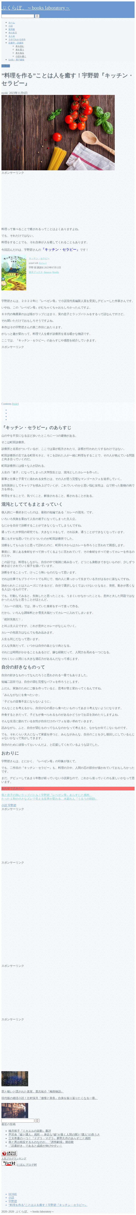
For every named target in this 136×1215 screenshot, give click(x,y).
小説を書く (21, 56)
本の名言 (12, 32)
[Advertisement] (68, 200)
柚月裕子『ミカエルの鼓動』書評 (29, 1130)
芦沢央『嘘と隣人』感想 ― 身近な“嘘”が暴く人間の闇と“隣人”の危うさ (54, 1134)
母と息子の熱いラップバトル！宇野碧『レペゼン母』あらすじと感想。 (46, 794)
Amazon (48, 272)
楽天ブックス (36, 272)
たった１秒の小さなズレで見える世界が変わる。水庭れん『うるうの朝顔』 (49, 798)
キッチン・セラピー (39, 258)
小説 (10, 26)
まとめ (11, 36)
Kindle (55, 272)
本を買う (20, 49)
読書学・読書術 (15, 43)
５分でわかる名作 (17, 39)
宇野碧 (5, 65)
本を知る (20, 53)
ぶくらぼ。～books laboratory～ (35, 7)
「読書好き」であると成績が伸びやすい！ (35, 1145)
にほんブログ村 (27, 1164)
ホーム (11, 22)
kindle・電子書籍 (16, 59)
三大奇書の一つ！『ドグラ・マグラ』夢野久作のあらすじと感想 (49, 1138)
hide (15, 403)
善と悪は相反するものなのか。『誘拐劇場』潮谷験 (41, 1142)
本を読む (20, 46)
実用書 (11, 29)
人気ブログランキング (13, 1158)
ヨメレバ (43, 263)
